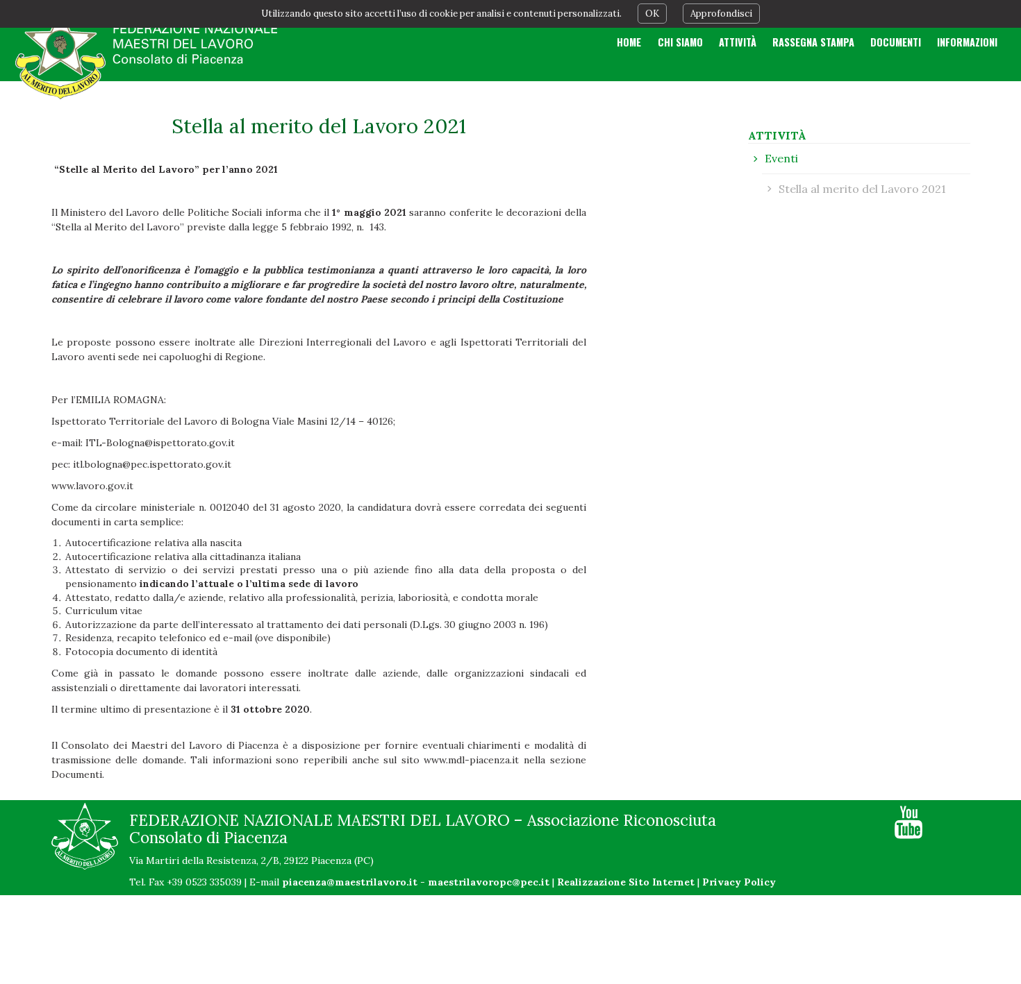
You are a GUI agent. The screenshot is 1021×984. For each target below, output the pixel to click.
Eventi (781, 158)
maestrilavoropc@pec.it (488, 882)
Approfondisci (721, 13)
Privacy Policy (739, 882)
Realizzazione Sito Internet (626, 882)
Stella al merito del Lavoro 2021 (862, 189)
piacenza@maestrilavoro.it (349, 882)
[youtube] (908, 822)
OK (652, 13)
